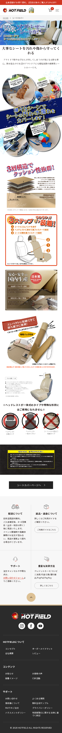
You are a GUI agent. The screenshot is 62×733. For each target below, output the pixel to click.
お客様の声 (37, 673)
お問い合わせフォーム (13, 577)
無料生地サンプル (40, 703)
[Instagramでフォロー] (22, 626)
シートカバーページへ (29, 485)
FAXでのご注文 (12, 707)
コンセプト (10, 648)
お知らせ (9, 673)
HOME (5, 18)
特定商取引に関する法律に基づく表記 (45, 714)
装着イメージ (11, 678)
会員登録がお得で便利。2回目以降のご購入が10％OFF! (31, 2)
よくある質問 (38, 698)
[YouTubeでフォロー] (40, 626)
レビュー (36, 653)
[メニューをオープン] (57, 10)
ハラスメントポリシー (15, 712)
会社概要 (9, 653)
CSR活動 (36, 678)
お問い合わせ (11, 698)
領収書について (12, 703)
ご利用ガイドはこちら (46, 529)
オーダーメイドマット (42, 648)
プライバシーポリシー (42, 707)
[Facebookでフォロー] (31, 626)
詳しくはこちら (46, 585)
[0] (50, 10)
